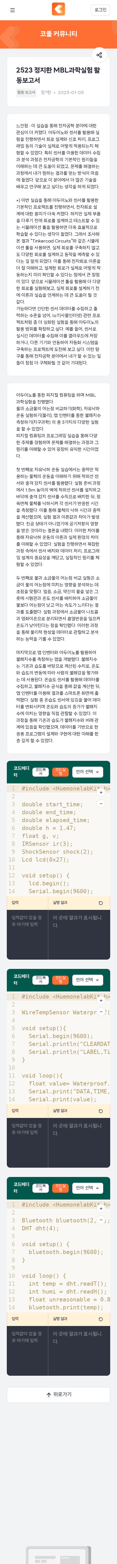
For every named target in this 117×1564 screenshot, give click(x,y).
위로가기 (62, 1394)
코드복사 (40, 772)
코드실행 (60, 772)
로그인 (100, 10)
